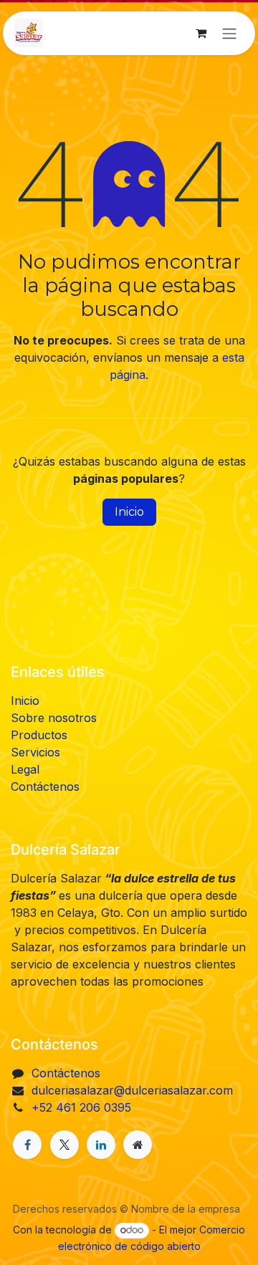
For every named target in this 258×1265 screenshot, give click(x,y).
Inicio (129, 512)
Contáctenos (45, 786)
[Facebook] (27, 1144)
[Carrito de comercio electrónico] (200, 33)
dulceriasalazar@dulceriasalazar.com (132, 1090)
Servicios (35, 752)
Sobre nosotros (54, 718)
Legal (25, 769)
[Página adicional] (137, 1144)
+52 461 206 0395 (81, 1107)
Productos (39, 735)
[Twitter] (64, 1144)
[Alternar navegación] (229, 33)
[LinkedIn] (101, 1144)
